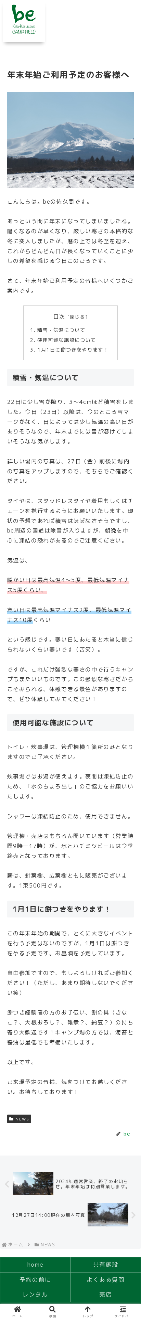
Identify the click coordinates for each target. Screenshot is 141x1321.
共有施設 (105, 1264)
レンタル (35, 1294)
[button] (126, 1080)
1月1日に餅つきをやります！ (72, 349)
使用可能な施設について (66, 340)
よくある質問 (106, 1280)
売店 (105, 1294)
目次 (59, 316)
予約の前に (35, 1280)
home (35, 1264)
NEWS (22, 1119)
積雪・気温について (61, 330)
